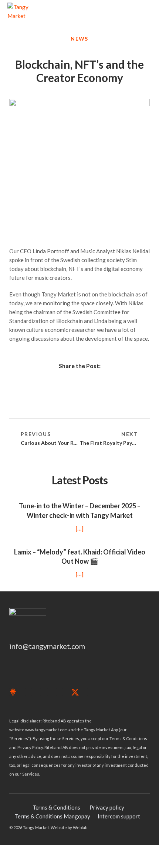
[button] (146, 12)
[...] (79, 528)
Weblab (80, 827)
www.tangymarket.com (46, 729)
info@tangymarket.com (47, 646)
